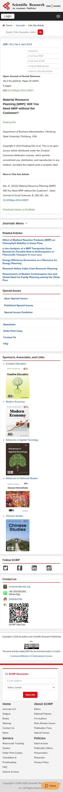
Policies (40, 738)
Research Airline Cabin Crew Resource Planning (30, 268)
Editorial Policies (42, 713)
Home (9, 25)
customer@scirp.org (19, 586)
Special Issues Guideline (18, 312)
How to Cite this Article (40, 71)
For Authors (40, 718)
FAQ (5, 343)
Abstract (32, 51)
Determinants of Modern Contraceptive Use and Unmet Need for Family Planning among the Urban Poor (31, 277)
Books (6, 718)
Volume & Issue (11, 771)
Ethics (37, 709)
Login (7, 16)
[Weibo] (49, 567)
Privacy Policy (41, 762)
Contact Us (9, 337)
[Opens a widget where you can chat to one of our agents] (50, 786)
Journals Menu (13, 223)
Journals (20, 25)
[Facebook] (19, 567)
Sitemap (7, 723)
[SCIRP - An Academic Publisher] (23, 5)
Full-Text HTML (36, 61)
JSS (5, 44)
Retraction (39, 757)
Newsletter (9, 324)
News (5, 732)
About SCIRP (43, 704)
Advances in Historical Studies (22, 478)
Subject (6, 713)
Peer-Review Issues (44, 723)
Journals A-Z (9, 709)
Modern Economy (15, 401)
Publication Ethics (43, 748)
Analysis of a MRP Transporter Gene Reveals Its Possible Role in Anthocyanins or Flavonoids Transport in (28, 251)
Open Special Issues (16, 298)
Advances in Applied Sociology (22, 439)
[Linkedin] (34, 567)
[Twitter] (5, 567)
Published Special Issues (18, 305)
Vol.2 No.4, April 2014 (20, 44)
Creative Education (16, 363)
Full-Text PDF (35, 56)
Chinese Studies (14, 516)
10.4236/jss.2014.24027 (20, 90)
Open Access (41, 743)
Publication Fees (43, 728)
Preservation (41, 752)
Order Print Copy (13, 331)
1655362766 (15, 599)
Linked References (38, 66)
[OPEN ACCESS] (53, 5)
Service (8, 738)
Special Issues (41, 732)
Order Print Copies (12, 752)
